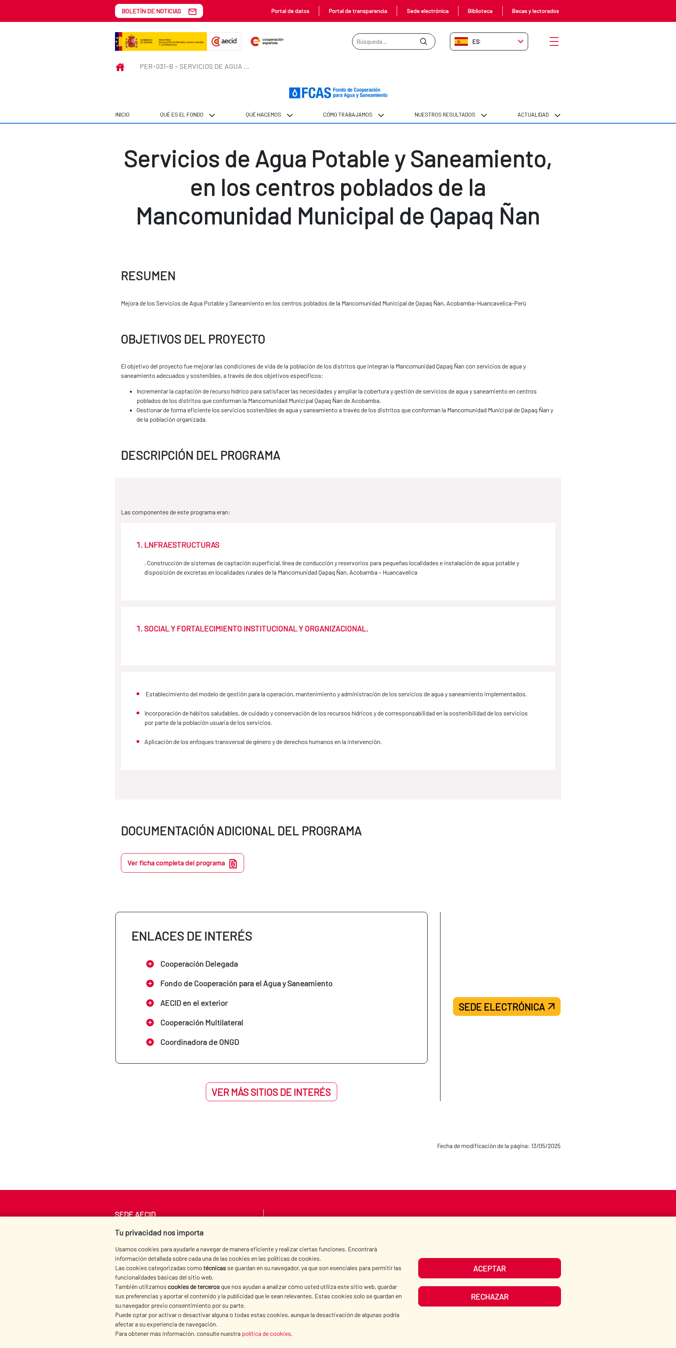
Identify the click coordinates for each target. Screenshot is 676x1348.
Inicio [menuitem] (122, 114)
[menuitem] (122, 114)
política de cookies (266, 1333)
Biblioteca (480, 10)
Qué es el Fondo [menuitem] (181, 114)
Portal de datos (290, 10)
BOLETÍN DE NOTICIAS (151, 10)
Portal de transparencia (358, 10)
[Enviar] (423, 41)
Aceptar (489, 1268)
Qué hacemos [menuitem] (263, 114)
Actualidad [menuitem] (533, 114)
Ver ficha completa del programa (176, 862)
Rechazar (490, 1296)
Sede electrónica (428, 10)
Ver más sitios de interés (271, 1092)
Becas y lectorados (535, 10)
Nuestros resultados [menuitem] (445, 114)
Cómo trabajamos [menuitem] (347, 114)
